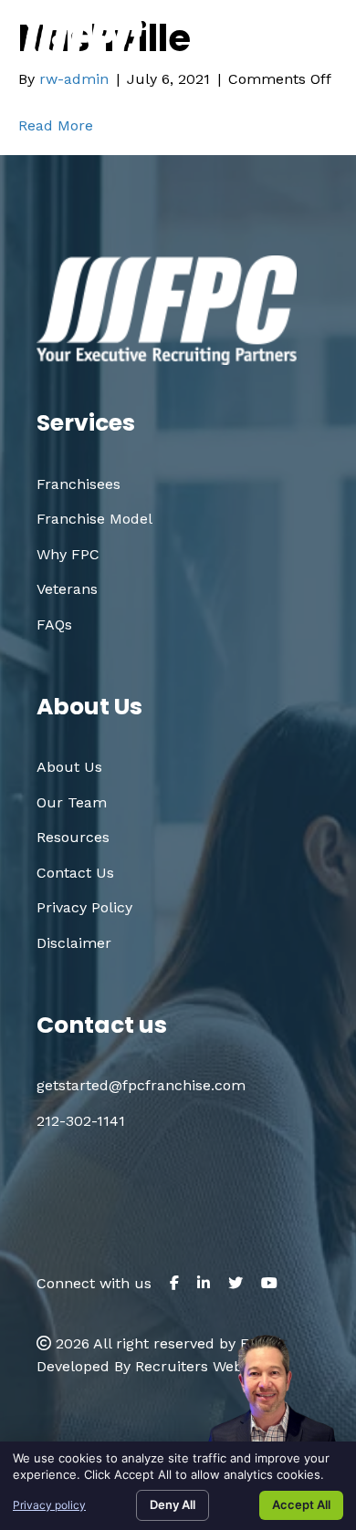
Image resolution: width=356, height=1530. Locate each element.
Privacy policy (49, 1505)
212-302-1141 (81, 1120)
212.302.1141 (243, 67)
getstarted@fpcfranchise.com (198, 96)
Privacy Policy (84, 907)
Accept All (301, 1504)
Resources (73, 837)
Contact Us (75, 872)
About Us (69, 766)
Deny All (172, 1504)
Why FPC (68, 554)
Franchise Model (94, 518)
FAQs (54, 624)
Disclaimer (74, 943)
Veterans (67, 589)
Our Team (72, 802)
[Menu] (317, 44)
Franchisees (78, 484)
